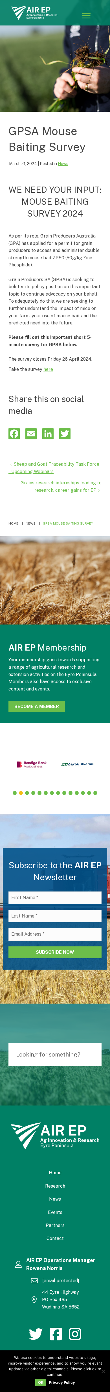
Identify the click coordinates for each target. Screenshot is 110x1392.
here (48, 369)
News (63, 163)
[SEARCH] (94, 1054)
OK (40, 1382)
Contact (55, 1238)
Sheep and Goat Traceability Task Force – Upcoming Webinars (53, 467)
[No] (103, 1371)
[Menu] (86, 15)
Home (55, 1172)
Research (55, 1186)
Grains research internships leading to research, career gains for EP (61, 486)
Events (55, 1212)
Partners (55, 1225)
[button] (15, 793)
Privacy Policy (62, 1382)
